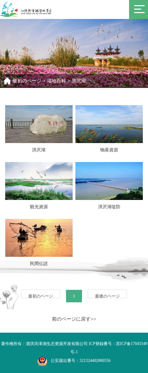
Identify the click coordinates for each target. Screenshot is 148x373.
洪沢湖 (79, 80)
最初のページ (26, 80)
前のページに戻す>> (74, 319)
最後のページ (107, 296)
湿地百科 (56, 80)
